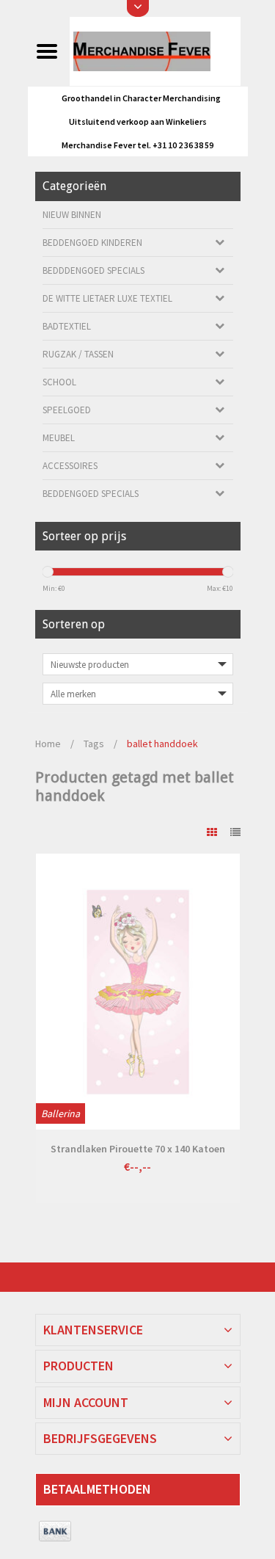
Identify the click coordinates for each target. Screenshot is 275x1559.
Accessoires (70, 465)
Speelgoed (67, 410)
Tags (94, 743)
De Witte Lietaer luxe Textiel (107, 298)
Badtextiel (67, 326)
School (59, 382)
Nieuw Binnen (72, 214)
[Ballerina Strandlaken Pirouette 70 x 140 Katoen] (138, 992)
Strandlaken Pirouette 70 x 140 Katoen (138, 1148)
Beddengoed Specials (91, 493)
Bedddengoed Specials (93, 270)
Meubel (59, 438)
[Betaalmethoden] (55, 1532)
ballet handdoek (162, 743)
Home (48, 743)
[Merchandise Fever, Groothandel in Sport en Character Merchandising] (154, 50)
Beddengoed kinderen (92, 242)
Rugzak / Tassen (78, 354)
